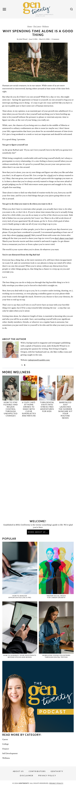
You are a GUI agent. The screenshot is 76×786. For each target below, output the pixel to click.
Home (29, 26)
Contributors (37, 771)
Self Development (10, 753)
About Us (18, 771)
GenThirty (57, 771)
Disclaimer (26, 776)
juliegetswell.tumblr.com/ (39, 360)
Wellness (45, 26)
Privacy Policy (47, 776)
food (50, 175)
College (5, 744)
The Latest (37, 26)
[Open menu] (4, 9)
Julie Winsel (23, 39)
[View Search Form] (71, 9)
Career (5, 739)
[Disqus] (38, 445)
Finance (5, 749)
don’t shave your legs (64, 238)
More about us (37, 532)
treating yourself (23, 235)
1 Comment (55, 39)
